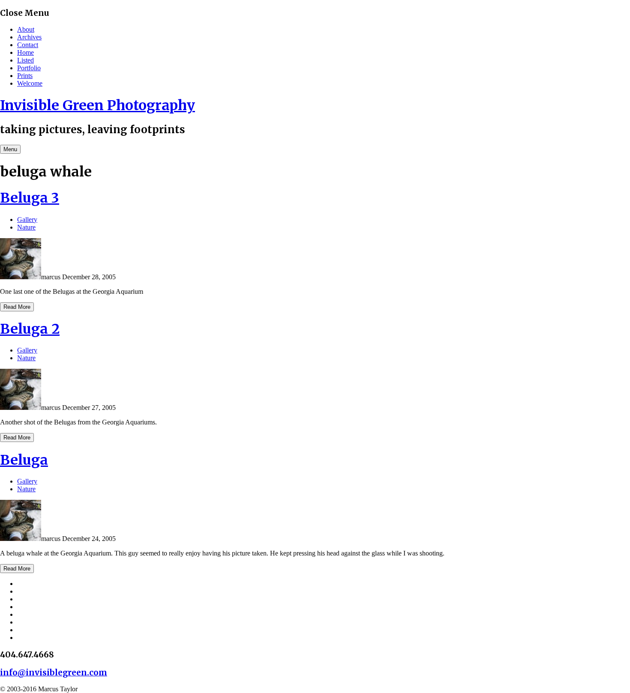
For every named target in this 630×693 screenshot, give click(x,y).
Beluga (24, 460)
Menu (10, 149)
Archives (29, 37)
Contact (27, 44)
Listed (25, 60)
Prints (25, 75)
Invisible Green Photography (97, 105)
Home (25, 52)
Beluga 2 (30, 329)
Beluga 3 (29, 197)
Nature (26, 227)
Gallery (27, 219)
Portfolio (29, 68)
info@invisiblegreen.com (53, 673)
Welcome (29, 83)
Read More (16, 307)
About (25, 29)
